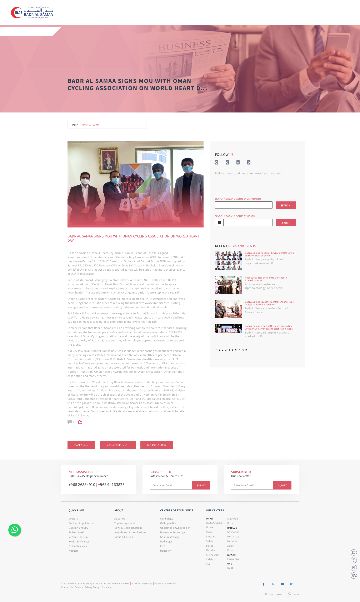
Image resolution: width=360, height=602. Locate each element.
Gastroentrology (170, 537)
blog (296, 594)
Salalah (210, 559)
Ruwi (209, 532)
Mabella (210, 550)
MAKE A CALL (81, 444)
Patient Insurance (79, 546)
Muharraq (233, 536)
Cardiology (166, 518)
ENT (162, 546)
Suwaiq (210, 536)
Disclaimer (106, 587)
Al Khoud (232, 518)
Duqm (230, 523)
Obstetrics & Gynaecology (175, 528)
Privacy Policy (92, 587)
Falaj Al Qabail (214, 523)
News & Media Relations (128, 528)
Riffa (230, 550)
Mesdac (172, 583)
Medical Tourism (78, 537)
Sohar (209, 541)
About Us (119, 518)
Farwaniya (233, 559)
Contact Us (67, 587)
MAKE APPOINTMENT (118, 444)
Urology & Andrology (172, 532)
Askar (230, 545)
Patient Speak (77, 532)
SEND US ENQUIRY (156, 444)
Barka (209, 545)
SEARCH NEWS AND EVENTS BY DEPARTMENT (238, 198)
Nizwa (209, 527)
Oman (209, 518)
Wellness (73, 550)
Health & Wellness (79, 541)
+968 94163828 (111, 484)
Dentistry (165, 550)
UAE (229, 563)
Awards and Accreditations (130, 532)
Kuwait (231, 554)
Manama (232, 541)
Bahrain (232, 527)
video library (275, 594)
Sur (208, 564)
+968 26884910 (82, 484)
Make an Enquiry (78, 528)
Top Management (124, 523)
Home (74, 125)
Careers (79, 587)
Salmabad (233, 532)
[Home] (33, 12)
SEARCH (285, 205)
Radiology (166, 541)
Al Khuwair (212, 555)
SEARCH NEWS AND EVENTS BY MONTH (235, 216)
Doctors (73, 518)
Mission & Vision (123, 537)
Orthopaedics (168, 523)
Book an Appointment (81, 523)
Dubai (230, 568)
